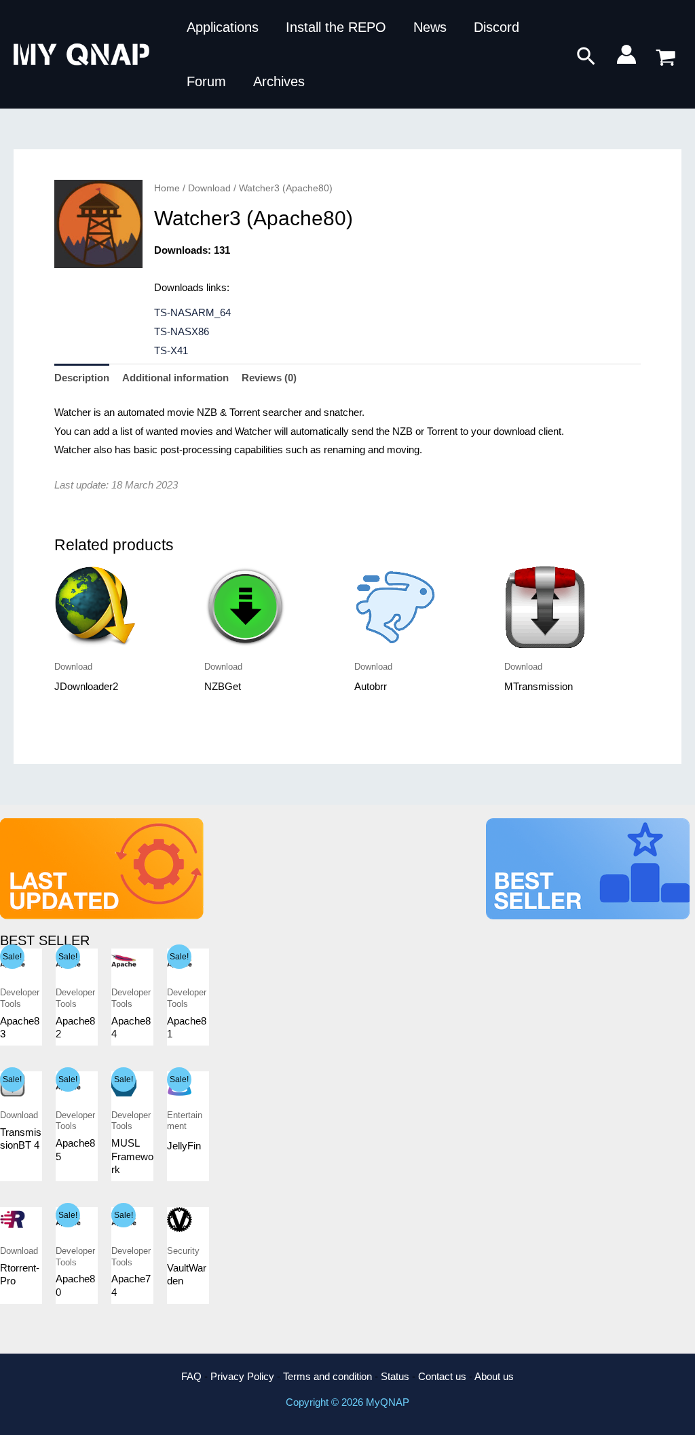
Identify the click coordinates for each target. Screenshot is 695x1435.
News (430, 27)
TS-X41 (171, 350)
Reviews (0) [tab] (269, 377)
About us (494, 1376)
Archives (279, 81)
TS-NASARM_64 (192, 312)
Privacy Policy (242, 1376)
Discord (496, 27)
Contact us (442, 1376)
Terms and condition (327, 1376)
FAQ (191, 1376)
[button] (586, 57)
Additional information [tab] (175, 377)
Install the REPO (336, 27)
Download (209, 188)
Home (167, 188)
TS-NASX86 (181, 331)
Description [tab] (81, 377)
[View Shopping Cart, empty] (665, 54)
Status (395, 1376)
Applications (223, 27)
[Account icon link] (626, 54)
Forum (206, 81)
